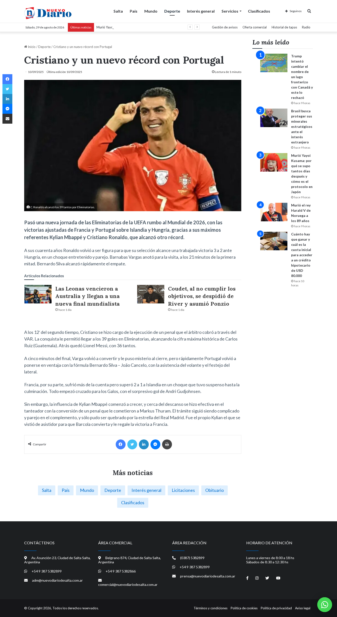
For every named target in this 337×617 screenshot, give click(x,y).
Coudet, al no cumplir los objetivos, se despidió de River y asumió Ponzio (202, 296)
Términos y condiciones (210, 608)
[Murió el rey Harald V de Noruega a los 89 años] (273, 212)
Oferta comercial (255, 27)
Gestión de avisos (225, 27)
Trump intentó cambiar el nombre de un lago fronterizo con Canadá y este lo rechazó (302, 77)
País (133, 11)
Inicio (31, 47)
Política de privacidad (276, 608)
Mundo (150, 11)
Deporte (172, 11)
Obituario (214, 490)
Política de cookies (244, 608)
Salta (118, 11)
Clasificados (259, 11)
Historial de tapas (284, 27)
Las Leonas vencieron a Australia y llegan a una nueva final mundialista (87, 296)
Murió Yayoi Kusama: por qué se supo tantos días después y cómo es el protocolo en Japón (162, 27)
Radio (306, 27)
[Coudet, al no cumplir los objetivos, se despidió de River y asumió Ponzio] (150, 294)
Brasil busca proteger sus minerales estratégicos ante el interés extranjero (301, 126)
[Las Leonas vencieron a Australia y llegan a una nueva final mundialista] (38, 294)
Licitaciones (183, 490)
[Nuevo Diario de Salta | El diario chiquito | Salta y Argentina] (48, 13)
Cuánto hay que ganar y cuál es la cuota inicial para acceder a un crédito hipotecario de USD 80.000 (301, 255)
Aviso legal (302, 608)
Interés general (201, 11)
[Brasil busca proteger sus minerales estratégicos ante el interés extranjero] (273, 118)
